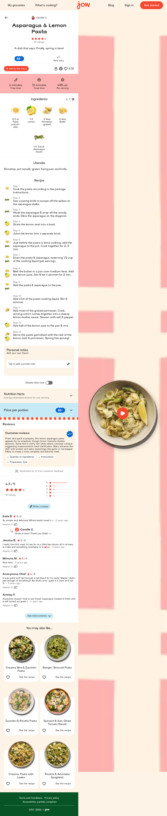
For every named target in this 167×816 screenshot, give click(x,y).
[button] (6, 17)
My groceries (16, 5)
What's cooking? (46, 5)
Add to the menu (18, 68)
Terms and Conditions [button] (30, 798)
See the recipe (27, 677)
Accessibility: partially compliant (40, 802)
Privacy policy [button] (51, 798)
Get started (151, 5)
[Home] (83, 5)
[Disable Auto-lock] (49, 383)
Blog (111, 5)
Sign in (129, 5)
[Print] (61, 68)
